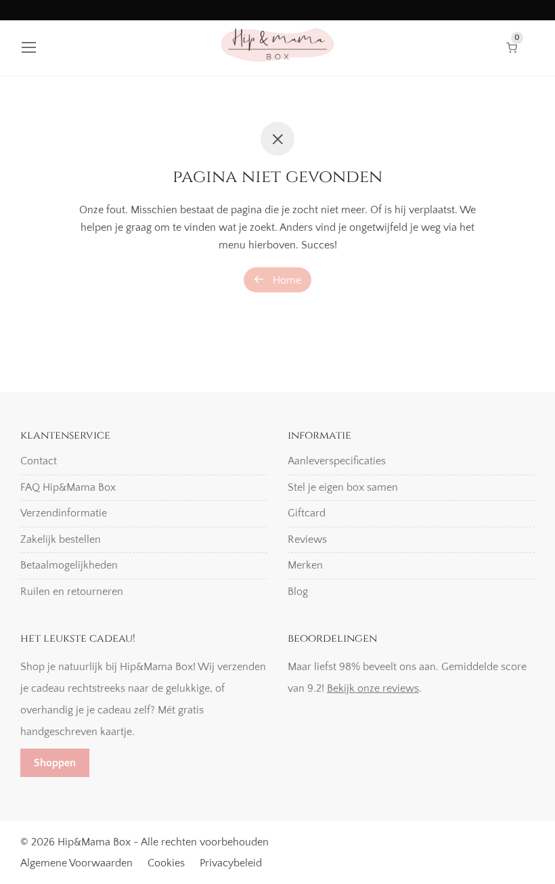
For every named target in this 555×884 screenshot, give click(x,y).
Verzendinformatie (63, 513)
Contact (38, 461)
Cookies (166, 863)
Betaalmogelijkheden (69, 565)
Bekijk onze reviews (373, 688)
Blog (298, 591)
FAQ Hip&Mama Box (68, 487)
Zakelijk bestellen (60, 539)
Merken (305, 565)
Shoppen (55, 763)
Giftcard (307, 513)
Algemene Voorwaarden (76, 863)
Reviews (307, 539)
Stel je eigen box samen (343, 487)
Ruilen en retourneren (71, 591)
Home (285, 280)
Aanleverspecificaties (337, 461)
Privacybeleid (231, 863)
